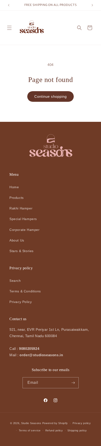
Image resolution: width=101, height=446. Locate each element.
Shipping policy (77, 430)
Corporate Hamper (24, 230)
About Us (16, 240)
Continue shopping (50, 96)
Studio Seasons (31, 423)
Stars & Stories (21, 251)
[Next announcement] (92, 5)
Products (16, 198)
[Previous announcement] (9, 5)
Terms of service (30, 430)
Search (15, 280)
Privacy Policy (20, 302)
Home (14, 187)
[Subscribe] (73, 382)
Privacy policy (82, 423)
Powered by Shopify (55, 423)
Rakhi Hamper (20, 208)
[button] (9, 28)
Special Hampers (23, 219)
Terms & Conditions (25, 291)
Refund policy (54, 430)
